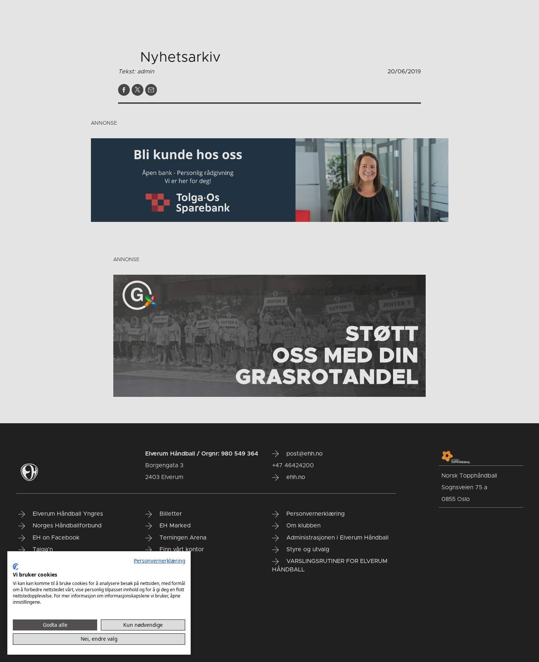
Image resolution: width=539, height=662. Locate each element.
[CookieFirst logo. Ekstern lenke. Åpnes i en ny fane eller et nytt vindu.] (15, 566)
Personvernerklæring (159, 560)
